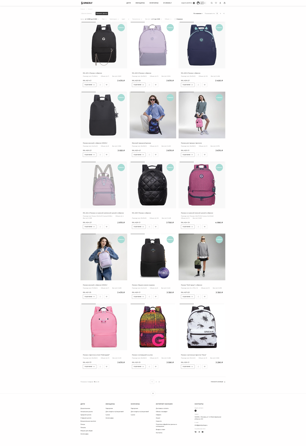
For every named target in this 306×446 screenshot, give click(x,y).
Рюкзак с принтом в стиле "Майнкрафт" (96, 355)
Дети (128, 3)
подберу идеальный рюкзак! (203, 3)
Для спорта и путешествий (115, 411)
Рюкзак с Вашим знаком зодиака (143, 285)
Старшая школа (85, 418)
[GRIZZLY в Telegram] (199, 432)
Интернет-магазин (164, 404)
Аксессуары (84, 434)
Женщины (140, 3)
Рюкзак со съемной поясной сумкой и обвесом (197, 213)
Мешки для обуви (86, 430)
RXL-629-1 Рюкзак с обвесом (141, 213)
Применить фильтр (101, 13)
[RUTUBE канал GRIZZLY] (202, 432)
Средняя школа (85, 415)
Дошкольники (85, 408)
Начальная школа (86, 411)
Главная (82, 9)
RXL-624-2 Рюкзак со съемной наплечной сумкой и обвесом (103, 213)
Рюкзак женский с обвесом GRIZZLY (95, 143)
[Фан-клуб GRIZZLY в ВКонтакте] (195, 432)
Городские (109, 408)
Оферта (158, 415)
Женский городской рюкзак (141, 143)
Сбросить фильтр (86, 13)
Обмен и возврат (161, 411)
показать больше (217, 381)
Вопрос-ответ (160, 429)
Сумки (108, 415)
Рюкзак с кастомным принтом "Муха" (193, 355)
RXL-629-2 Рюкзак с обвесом (190, 73)
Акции (158, 418)
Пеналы (83, 427)
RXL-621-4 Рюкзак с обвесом (92, 73)
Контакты (159, 432)
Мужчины (153, 3)
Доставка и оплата (162, 408)
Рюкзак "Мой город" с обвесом (191, 285)
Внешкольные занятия (88, 421)
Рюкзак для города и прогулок (191, 143)
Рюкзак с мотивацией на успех (142, 355)
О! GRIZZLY (167, 3)
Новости (159, 421)
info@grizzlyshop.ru (201, 425)
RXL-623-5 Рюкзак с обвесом (141, 73)
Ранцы (82, 424)
